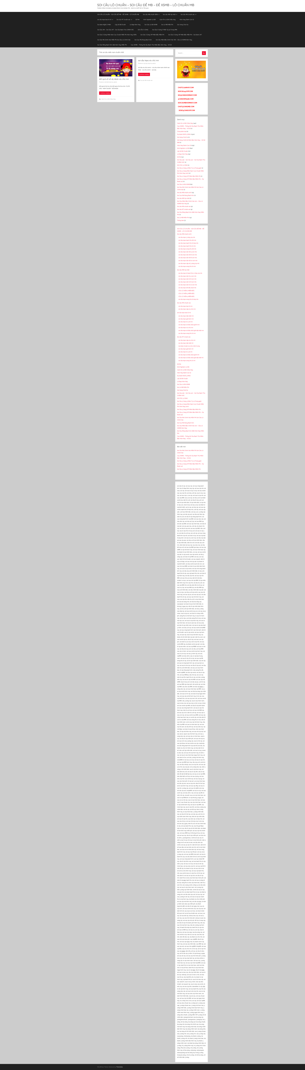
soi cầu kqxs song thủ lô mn (187, 333)
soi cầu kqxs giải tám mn (186, 319)
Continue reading (105, 93)
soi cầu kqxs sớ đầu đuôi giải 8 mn (189, 324)
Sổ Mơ (137, 19)
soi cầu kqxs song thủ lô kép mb (188, 299)
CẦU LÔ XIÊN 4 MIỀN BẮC (186, 296)
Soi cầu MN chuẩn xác (188, 14)
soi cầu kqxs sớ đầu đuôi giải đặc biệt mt (190, 357)
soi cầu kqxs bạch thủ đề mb (187, 240)
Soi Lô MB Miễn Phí (167, 24)
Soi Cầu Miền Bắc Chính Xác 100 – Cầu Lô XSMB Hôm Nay (174, 40)
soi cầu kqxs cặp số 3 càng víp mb (188, 263)
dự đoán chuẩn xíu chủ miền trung (189, 346)
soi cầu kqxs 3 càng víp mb (186, 237)
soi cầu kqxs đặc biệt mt (185, 343)
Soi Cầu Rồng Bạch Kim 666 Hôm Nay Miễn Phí (112, 45)
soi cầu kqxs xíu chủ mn (148, 60)
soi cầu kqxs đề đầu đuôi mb (187, 287)
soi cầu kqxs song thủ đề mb (187, 249)
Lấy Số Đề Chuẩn (120, 24)
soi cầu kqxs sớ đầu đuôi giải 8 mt (188, 355)
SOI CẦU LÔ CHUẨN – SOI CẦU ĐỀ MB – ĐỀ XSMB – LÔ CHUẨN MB (145, 5)
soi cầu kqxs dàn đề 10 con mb (187, 260)
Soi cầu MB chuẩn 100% (150, 14)
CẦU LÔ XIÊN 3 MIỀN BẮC (186, 293)
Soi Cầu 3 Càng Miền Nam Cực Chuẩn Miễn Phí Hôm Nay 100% (116, 34)
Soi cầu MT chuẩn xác (123, 19)
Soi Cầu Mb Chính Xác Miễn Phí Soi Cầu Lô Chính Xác (113, 40)
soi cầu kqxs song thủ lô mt (186, 360)
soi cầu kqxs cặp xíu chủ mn (187, 309)
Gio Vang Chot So (182, 24)
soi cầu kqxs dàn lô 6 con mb (187, 279)
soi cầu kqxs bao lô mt (104, 19)
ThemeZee (119, 1067)
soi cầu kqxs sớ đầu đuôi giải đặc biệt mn (191, 330)
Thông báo (180, 220)
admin (115, 82)
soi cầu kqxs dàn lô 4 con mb (187, 276)
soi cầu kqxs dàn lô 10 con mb (187, 285)
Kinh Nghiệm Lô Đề (149, 19)
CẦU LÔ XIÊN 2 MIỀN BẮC (186, 290)
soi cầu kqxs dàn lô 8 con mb (187, 282)
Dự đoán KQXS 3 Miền (104, 24)
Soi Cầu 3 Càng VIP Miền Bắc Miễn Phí (152, 34)
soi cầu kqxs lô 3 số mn (185, 322)
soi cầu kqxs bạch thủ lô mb (187, 246)
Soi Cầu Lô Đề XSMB (151, 24)
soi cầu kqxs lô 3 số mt (185, 352)
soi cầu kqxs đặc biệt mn (186, 316)
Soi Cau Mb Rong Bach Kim (143, 40)
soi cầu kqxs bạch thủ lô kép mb (188, 243)
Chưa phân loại (181, 131)
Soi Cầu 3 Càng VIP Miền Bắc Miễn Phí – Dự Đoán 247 (185, 34)
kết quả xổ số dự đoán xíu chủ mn (114, 79)
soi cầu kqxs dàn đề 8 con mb (187, 257)
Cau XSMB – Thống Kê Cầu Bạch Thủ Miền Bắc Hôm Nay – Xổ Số (151, 45)
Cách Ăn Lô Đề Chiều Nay (168, 19)
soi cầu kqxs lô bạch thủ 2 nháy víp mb (190, 273)
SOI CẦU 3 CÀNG (143, 29)
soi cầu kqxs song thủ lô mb (187, 266)
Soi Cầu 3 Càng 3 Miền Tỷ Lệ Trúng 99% (164, 29)
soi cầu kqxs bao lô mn (185, 306)
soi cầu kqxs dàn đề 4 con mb (187, 252)
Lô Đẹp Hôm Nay (135, 24)
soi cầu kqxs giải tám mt (185, 349)
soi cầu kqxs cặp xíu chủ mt (186, 340)
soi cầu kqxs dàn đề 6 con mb (187, 255)
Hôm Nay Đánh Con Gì (187, 19)
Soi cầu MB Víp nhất (169, 14)
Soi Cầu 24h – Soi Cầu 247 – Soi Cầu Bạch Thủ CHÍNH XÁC (115, 29)
